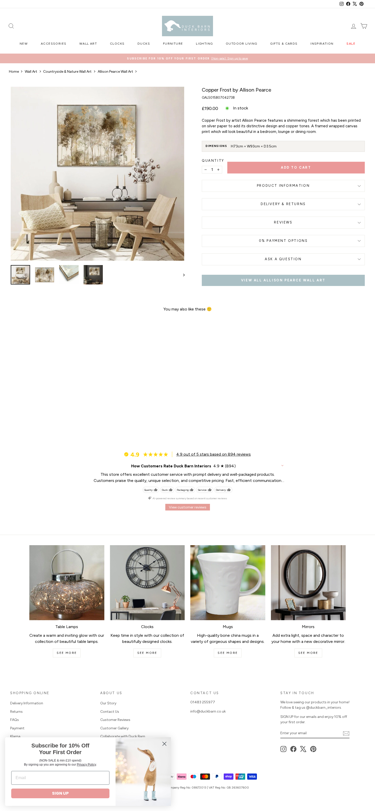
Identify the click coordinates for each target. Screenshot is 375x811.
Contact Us (109, 711)
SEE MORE (67, 653)
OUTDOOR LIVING (241, 43)
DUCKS (144, 43)
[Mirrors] (308, 582)
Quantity (213, 161)
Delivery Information (26, 703)
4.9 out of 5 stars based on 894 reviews (213, 454)
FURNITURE (173, 43)
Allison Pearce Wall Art (115, 71)
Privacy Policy (86, 764)
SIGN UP (60, 793)
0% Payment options (283, 241)
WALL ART (88, 43)
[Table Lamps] (66, 582)
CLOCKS (117, 43)
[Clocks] (147, 582)
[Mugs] (227, 582)
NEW (24, 43)
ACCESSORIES (53, 43)
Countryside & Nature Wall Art (67, 71)
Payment (17, 728)
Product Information (283, 186)
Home (14, 71)
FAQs (14, 720)
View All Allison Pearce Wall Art (283, 280)
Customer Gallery (114, 728)
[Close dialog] (164, 743)
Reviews (283, 222)
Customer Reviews (115, 720)
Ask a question (283, 259)
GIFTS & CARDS (283, 43)
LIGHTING (204, 43)
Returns (16, 711)
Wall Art (31, 71)
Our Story (108, 703)
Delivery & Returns (283, 204)
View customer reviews (187, 507)
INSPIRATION (321, 43)
